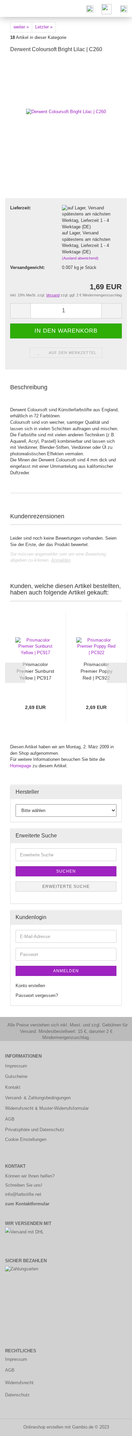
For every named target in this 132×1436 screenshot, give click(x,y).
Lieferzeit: (20, 207)
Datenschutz (17, 1394)
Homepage (20, 765)
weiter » (21, 26)
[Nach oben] (113, 1426)
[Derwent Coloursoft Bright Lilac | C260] (66, 109)
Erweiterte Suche (66, 886)
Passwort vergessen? (37, 995)
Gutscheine (16, 1076)
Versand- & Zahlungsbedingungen (38, 1097)
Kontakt (12, 1087)
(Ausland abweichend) (80, 258)
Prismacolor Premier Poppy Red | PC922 (96, 671)
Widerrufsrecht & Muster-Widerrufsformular (47, 1108)
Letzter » (43, 26)
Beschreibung (28, 387)
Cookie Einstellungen (25, 1139)
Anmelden (61, 560)
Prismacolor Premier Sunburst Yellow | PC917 (35, 671)
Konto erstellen (30, 985)
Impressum (16, 1065)
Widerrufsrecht (19, 1382)
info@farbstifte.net (23, 1194)
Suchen (66, 871)
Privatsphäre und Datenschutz (34, 1129)
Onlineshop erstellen (43, 1427)
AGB (10, 1119)
